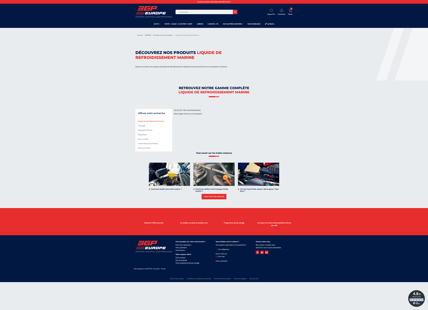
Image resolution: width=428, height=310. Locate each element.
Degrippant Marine (145, 130)
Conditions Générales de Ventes (199, 278)
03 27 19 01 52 (221, 254)
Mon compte (180, 257)
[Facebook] (257, 252)
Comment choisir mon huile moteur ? (166, 189)
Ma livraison (180, 250)
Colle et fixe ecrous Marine (148, 143)
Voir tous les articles (214, 197)
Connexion (281, 14)
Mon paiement (181, 247)
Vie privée (156, 269)
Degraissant (142, 134)
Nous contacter (221, 261)
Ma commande (181, 260)
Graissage (141, 125)
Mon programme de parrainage (187, 263)
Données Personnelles (222, 278)
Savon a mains (143, 139)
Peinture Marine (144, 148)
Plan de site (253, 278)
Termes (163, 269)
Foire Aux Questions (183, 245)
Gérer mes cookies (177, 278)
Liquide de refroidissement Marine (151, 121)
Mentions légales (240, 278)
